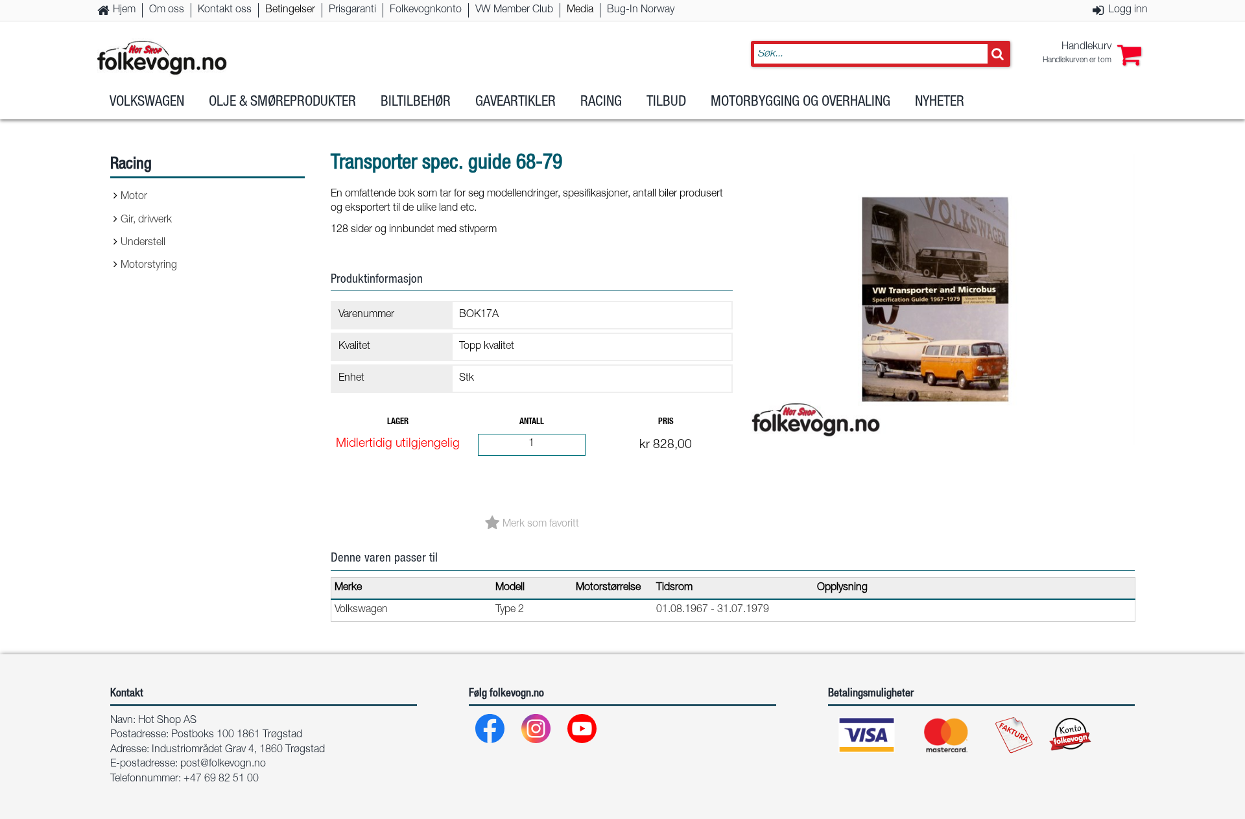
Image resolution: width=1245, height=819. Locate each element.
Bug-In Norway (640, 10)
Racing (601, 102)
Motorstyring (149, 266)
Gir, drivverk (146, 220)
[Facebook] (490, 732)
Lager (398, 422)
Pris (666, 422)
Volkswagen (147, 102)
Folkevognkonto (426, 10)
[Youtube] (582, 732)
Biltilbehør (416, 102)
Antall (531, 422)
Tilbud (666, 102)
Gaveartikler (515, 102)
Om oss (166, 10)
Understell (143, 243)
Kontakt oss (225, 10)
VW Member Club (514, 10)
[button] (1092, 53)
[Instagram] (536, 732)
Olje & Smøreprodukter (282, 102)
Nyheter (939, 102)
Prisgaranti (352, 10)
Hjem (124, 10)
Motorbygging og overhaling (800, 102)
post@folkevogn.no (223, 764)
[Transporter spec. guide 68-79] (940, 456)
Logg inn (1128, 10)
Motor (134, 197)
